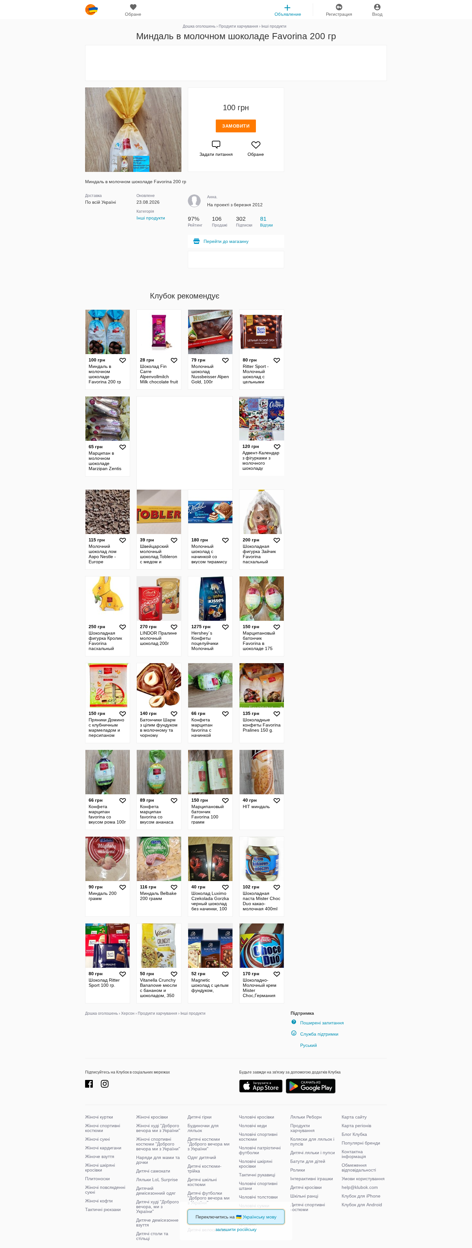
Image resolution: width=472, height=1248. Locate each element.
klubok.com (91, 9)
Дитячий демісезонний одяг (156, 1191)
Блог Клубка (354, 1134)
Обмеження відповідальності (359, 1167)
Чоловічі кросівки (256, 1116)
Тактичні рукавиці (257, 1174)
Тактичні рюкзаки (103, 1209)
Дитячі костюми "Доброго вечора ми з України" (209, 1144)
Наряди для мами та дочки (158, 1160)
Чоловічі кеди (253, 1125)
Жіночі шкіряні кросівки (100, 1167)
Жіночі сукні (97, 1139)
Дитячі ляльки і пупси (312, 1152)
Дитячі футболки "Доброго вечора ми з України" (209, 1197)
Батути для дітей (307, 1161)
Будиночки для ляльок (203, 1128)
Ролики (297, 1169)
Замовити (235, 126)
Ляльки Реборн (306, 1116)
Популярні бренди (361, 1142)
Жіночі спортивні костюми (102, 1128)
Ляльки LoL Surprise (157, 1179)
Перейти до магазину (226, 241)
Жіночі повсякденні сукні (105, 1190)
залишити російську (236, 1229)
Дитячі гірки (200, 1116)
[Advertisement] (236, 63)
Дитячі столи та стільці (152, 1236)
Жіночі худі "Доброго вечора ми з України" (158, 1128)
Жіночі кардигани (103, 1147)
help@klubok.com (360, 1187)
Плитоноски (97, 1178)
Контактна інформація (354, 1154)
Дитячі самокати (153, 1170)
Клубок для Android (362, 1204)
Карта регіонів (356, 1125)
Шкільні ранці (304, 1196)
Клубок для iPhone (361, 1196)
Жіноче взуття (99, 1156)
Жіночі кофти (99, 1200)
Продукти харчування (302, 1128)
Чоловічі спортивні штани (258, 1186)
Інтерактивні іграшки (311, 1178)
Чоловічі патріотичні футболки (260, 1150)
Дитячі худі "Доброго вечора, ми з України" (157, 1206)
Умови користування (363, 1178)
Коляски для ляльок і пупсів (312, 1141)
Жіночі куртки (99, 1116)
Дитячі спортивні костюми (307, 1207)
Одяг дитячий (202, 1157)
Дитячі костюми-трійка (205, 1168)
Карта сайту (354, 1116)
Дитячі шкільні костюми (202, 1182)
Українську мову (259, 1216)
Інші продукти (150, 217)
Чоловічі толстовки (258, 1196)
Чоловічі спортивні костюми (258, 1137)
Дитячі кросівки (306, 1187)
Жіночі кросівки (152, 1116)
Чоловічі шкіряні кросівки (255, 1164)
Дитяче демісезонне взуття (157, 1222)
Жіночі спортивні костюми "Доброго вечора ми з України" (158, 1144)
